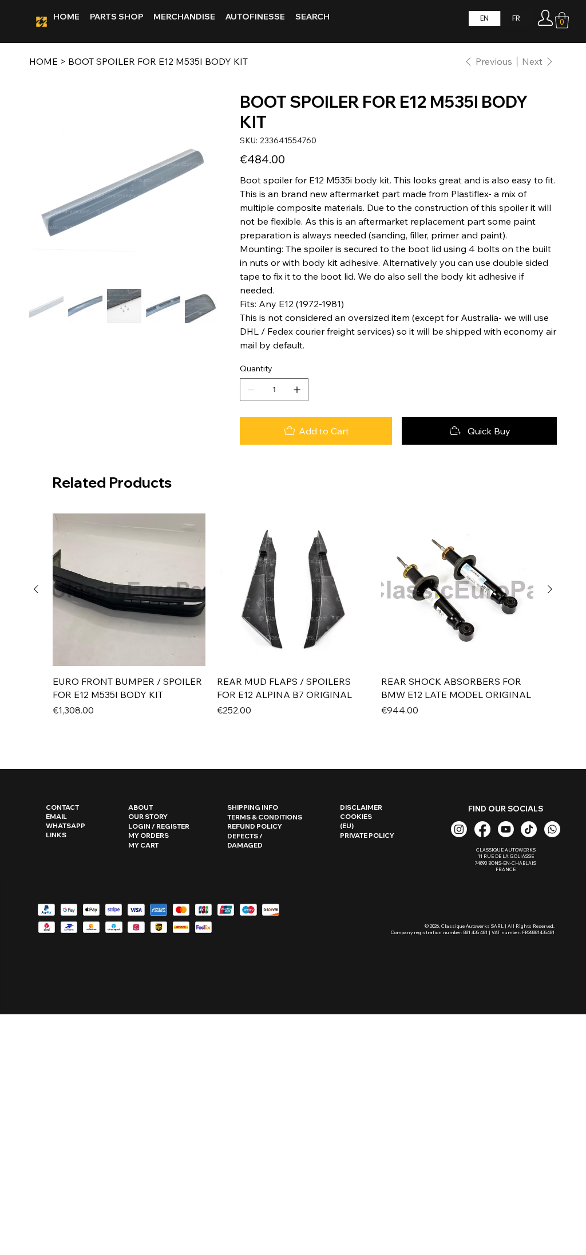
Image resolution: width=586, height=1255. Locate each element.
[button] (562, 20)
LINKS (56, 835)
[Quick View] (129, 589)
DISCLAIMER (361, 807)
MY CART (143, 845)
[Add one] (297, 389)
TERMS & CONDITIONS (264, 817)
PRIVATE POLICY (367, 836)
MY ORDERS (148, 836)
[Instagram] (459, 829)
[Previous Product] (36, 589)
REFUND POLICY (254, 826)
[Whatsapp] (552, 829)
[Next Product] (550, 589)
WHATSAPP (65, 826)
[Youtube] (506, 829)
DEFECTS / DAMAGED (245, 840)
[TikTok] (529, 829)
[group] (293, 622)
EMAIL (56, 817)
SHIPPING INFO (252, 807)
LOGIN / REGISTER (158, 826)
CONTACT (62, 807)
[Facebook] (482, 829)
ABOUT (140, 807)
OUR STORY (148, 817)
